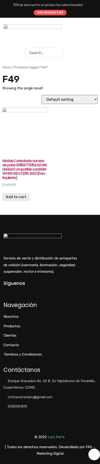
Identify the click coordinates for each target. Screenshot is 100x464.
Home (6, 67)
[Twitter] (12, 291)
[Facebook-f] (5, 291)
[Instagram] (20, 291)
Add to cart (16, 197)
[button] (50, 12)
